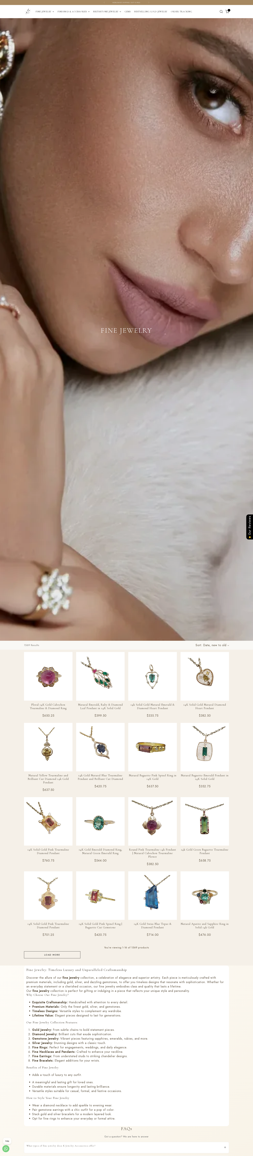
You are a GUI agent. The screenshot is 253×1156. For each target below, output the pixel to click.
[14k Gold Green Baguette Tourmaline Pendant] (205, 821)
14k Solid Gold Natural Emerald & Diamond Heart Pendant (153, 706)
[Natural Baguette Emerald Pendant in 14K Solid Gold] (205, 747)
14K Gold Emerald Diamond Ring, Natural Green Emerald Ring (100, 851)
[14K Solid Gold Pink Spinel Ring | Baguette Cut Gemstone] (100, 895)
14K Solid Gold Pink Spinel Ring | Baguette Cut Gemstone (100, 925)
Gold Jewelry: (42, 1030)
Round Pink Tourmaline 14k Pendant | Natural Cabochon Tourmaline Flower (152, 853)
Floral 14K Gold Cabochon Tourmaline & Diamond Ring (48, 706)
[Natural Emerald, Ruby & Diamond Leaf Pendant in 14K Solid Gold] (100, 676)
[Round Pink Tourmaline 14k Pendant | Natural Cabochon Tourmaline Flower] (152, 821)
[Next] (149, 2)
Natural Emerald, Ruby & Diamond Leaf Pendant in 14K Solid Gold (100, 706)
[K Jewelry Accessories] (27, 11)
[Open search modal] (221, 11)
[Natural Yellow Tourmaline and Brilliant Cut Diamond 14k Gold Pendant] (48, 747)
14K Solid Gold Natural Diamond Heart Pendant (204, 706)
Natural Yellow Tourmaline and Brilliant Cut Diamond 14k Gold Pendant (48, 779)
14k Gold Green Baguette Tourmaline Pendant (204, 851)
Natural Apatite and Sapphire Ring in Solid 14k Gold (205, 925)
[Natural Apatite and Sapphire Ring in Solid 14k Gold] (205, 895)
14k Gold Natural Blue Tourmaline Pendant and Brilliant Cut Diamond (100, 777)
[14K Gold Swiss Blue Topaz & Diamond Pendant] (152, 895)
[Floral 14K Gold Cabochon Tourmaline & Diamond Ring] (48, 676)
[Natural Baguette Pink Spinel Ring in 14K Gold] (152, 747)
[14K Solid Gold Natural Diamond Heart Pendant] (205, 676)
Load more (52, 954)
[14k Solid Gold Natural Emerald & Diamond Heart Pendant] (152, 676)
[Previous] (104, 2)
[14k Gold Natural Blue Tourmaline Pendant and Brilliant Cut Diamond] (100, 747)
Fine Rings (39, 1047)
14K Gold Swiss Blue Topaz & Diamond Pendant (152, 925)
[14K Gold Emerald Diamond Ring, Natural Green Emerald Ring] (100, 821)
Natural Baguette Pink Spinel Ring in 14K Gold (152, 777)
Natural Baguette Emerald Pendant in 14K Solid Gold (205, 777)
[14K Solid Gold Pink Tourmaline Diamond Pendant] (48, 821)
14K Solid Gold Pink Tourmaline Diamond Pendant (48, 851)
